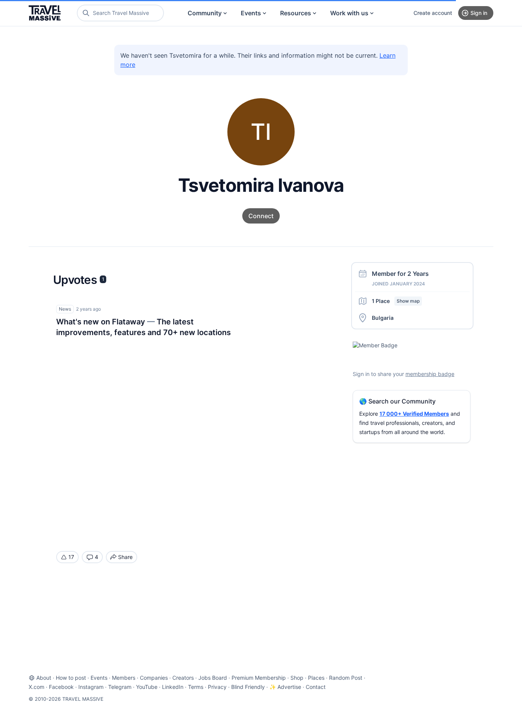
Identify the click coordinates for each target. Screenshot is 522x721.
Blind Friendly (248, 687)
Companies (154, 677)
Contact (316, 687)
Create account (432, 13)
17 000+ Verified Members (414, 413)
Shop (296, 677)
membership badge (429, 374)
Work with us (349, 13)
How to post (71, 677)
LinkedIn (172, 687)
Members (123, 677)
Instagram (91, 687)
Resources (295, 13)
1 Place (396, 301)
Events (251, 13)
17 (71, 557)
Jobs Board (212, 677)
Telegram (119, 687)
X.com (36, 687)
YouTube (146, 687)
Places (316, 677)
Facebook (61, 687)
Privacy (217, 687)
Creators (183, 677)
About (43, 677)
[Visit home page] (45, 13)
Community (205, 13)
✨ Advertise (285, 687)
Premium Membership (259, 677)
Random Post (345, 677)
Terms (195, 687)
